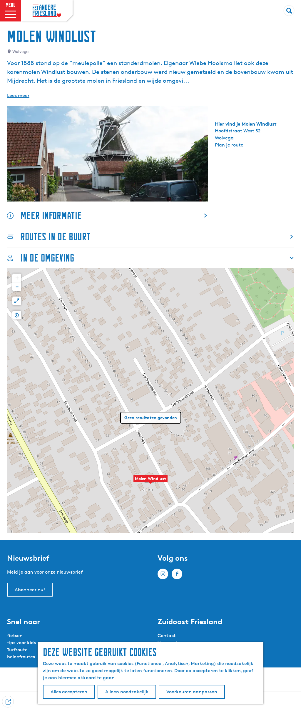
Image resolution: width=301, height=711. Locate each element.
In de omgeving (47, 258)
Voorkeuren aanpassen (191, 692)
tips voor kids (21, 642)
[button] (150, 481)
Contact (167, 635)
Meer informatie (51, 215)
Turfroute (17, 649)
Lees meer (18, 95)
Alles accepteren (69, 692)
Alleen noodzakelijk (126, 692)
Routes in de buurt (56, 236)
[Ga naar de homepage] (46, 11)
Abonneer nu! (30, 589)
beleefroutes (21, 657)
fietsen (15, 635)
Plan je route (229, 145)
